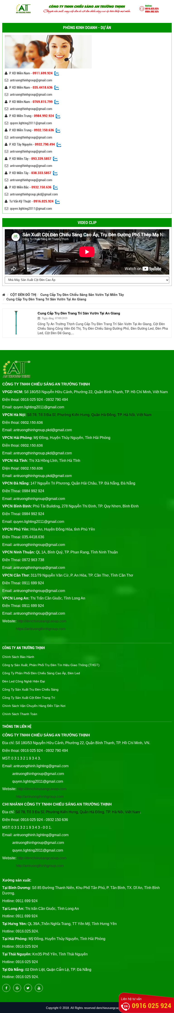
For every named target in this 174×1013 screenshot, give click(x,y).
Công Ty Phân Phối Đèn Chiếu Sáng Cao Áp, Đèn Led (41, 673)
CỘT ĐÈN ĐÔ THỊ (23, 294)
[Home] (87, 8)
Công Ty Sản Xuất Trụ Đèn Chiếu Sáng (30, 689)
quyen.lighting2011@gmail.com (31, 123)
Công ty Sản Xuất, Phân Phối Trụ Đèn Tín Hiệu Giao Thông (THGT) (50, 665)
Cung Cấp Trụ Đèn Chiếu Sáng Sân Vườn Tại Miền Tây (82, 294)
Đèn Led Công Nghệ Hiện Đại (23, 681)
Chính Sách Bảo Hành (18, 657)
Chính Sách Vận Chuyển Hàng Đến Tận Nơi (33, 706)
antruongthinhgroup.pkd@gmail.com (34, 194)
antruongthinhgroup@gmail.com (31, 80)
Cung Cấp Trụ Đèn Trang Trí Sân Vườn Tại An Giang (46, 299)
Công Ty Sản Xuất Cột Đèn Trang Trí (28, 697)
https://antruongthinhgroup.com (40, 629)
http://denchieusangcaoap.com (41, 621)
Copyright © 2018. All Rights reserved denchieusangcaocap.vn (87, 1008)
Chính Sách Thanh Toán (19, 714)
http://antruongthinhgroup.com (40, 797)
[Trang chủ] (3, 294)
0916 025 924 (151, 1006)
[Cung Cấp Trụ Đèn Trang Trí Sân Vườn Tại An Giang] (19, 322)
